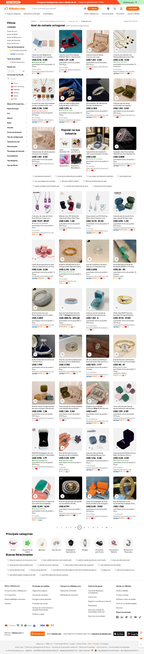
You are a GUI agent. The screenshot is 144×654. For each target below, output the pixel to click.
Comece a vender (122, 595)
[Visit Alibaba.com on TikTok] (140, 617)
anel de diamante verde (17, 570)
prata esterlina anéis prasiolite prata (21, 565)
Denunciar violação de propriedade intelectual (96, 611)
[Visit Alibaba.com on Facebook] (117, 617)
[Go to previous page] (57, 527)
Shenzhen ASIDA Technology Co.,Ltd (97, 328)
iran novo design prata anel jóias (45, 181)
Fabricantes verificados (68, 591)
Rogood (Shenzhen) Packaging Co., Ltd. (43, 466)
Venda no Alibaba (122, 591)
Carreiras (7, 603)
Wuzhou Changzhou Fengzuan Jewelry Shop (70, 120)
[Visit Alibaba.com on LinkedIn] (122, 617)
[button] (85, 8)
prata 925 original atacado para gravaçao (55, 575)
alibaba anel (106, 570)
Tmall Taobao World (61, 644)
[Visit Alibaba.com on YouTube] (135, 617)
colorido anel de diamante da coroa (77, 186)
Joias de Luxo (73, 21)
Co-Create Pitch (10, 595)
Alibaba (33, 21)
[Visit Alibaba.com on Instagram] (131, 617)
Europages (104, 644)
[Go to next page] (111, 527)
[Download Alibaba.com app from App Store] (119, 634)
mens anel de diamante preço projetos (70, 176)
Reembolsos (92, 605)
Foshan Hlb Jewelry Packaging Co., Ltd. (70, 69)
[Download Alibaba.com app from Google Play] (133, 634)
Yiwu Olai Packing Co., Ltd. (122, 469)
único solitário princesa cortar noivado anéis (57, 560)
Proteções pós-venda (40, 603)
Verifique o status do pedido (126, 599)
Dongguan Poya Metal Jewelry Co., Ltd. (124, 325)
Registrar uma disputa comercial (99, 601)
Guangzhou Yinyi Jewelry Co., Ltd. (97, 231)
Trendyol (96, 644)
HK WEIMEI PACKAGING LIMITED (43, 276)
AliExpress (40, 644)
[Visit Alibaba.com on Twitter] (126, 617)
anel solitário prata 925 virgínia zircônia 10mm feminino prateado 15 (74, 570)
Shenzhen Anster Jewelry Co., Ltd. (97, 374)
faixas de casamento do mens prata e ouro (23, 560)
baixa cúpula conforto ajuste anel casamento (79, 565)
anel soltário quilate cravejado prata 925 (22, 575)
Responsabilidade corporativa (14, 599)
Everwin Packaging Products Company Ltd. (97, 468)
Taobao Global (81, 644)
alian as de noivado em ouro (126, 570)
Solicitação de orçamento (69, 595)
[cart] (115, 9)
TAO (89, 644)
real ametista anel (125, 176)
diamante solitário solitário (70, 181)
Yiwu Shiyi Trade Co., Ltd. (67, 281)
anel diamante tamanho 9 (43, 176)
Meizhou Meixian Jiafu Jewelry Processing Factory (124, 71)
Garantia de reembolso (40, 595)
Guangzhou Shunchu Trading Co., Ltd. (43, 418)
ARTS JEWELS (64, 469)
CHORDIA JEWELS (65, 325)
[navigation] (17, 274)
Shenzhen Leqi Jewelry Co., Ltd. (97, 115)
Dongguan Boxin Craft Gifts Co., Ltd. (97, 66)
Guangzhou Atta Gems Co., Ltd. (43, 232)
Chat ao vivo (92, 597)
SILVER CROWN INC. (39, 518)
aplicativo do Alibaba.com (101, 634)
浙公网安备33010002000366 (108, 651)
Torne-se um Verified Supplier (126, 603)
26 (106, 527)
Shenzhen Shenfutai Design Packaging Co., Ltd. (124, 228)
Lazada (72, 644)
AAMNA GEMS (118, 276)
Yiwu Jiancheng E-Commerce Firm (97, 168)
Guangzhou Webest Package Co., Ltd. (70, 228)
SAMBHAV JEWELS (120, 373)
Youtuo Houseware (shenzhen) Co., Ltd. (43, 71)
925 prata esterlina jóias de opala (96, 181)
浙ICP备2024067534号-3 (129, 651)
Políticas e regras (38, 614)
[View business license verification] (92, 651)
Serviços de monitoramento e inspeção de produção (42, 609)
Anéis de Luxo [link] (86, 21)
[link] (141, 633)
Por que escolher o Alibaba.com (15, 591)
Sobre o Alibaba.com (12, 586)
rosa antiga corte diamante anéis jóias (101, 176)
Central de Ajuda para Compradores (95, 592)
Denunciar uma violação (96, 616)
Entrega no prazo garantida (41, 599)
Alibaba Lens (17, 633)
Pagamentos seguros (39, 591)
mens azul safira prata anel (121, 560)
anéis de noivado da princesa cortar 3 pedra (92, 560)
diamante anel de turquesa (103, 186)
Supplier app (56, 634)
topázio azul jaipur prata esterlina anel (47, 186)
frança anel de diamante (39, 570)
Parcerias (119, 608)
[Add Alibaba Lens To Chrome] (37, 634)
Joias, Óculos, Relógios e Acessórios (52, 21)
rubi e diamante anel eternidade (110, 565)
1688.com (48, 644)
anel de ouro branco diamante (48, 565)
